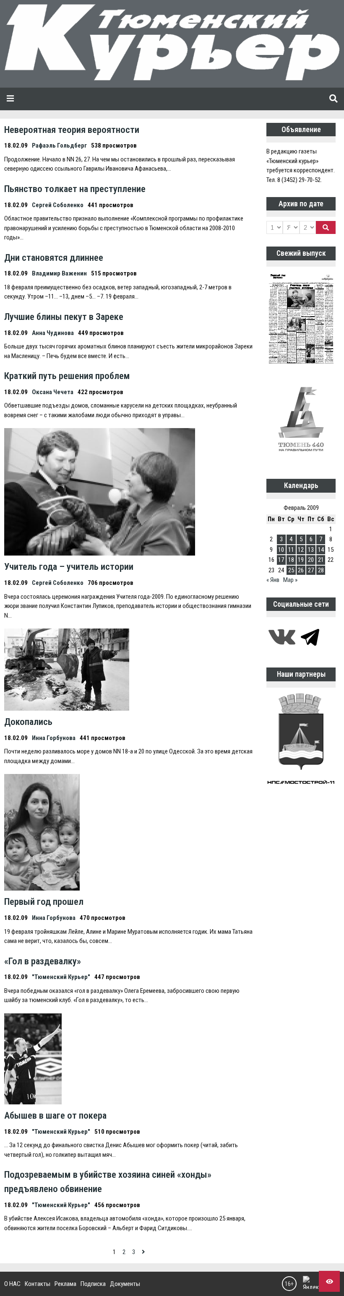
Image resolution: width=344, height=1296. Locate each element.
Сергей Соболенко (57, 205)
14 (321, 549)
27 (311, 570)
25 (291, 570)
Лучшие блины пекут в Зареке (63, 316)
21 (321, 560)
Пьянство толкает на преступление (75, 188)
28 (321, 570)
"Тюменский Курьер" (61, 977)
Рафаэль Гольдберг (59, 145)
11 (291, 549)
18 (291, 560)
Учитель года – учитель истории (68, 566)
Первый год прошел (43, 901)
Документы (125, 1284)
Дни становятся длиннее (53, 257)
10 (281, 549)
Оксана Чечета (52, 392)
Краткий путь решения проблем (67, 375)
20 (311, 560)
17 (281, 560)
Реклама (65, 1284)
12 (301, 549)
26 (301, 570)
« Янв (272, 580)
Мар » (290, 580)
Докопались (28, 721)
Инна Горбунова (54, 738)
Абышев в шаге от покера (55, 1115)
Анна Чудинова (53, 333)
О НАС (12, 1284)
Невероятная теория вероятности (71, 129)
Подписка (93, 1284)
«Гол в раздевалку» (42, 961)
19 (301, 560)
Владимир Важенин (59, 273)
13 (311, 549)
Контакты (37, 1284)
